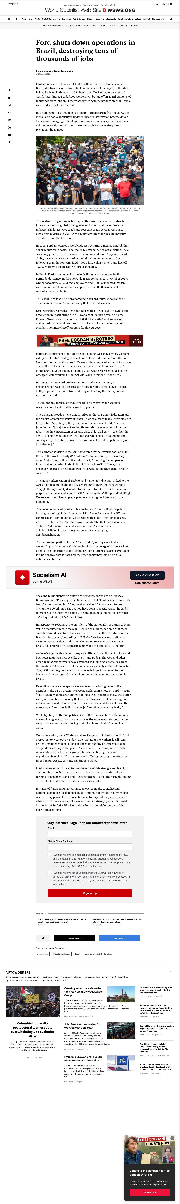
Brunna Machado (44, 70)
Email (51, 828)
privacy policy (83, 880)
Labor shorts (60, 980)
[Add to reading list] (9, 142)
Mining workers (121, 977)
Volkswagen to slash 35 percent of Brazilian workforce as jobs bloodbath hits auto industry (117, 920)
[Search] (171, 20)
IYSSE (94, 26)
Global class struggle (61, 954)
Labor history (47, 980)
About (164, 4)
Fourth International (52, 26)
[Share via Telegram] (9, 112)
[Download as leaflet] (9, 127)
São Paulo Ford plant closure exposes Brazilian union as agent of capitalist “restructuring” (62, 920)
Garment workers (32, 980)
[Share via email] (9, 120)
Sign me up (90, 893)
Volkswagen (117, 319)
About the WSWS (108, 26)
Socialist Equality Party (77, 26)
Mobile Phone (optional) (60, 841)
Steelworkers (107, 977)
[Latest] (15, 20)
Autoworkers (42, 954)
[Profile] (171, 4)
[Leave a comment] (9, 135)
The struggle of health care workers (56, 977)
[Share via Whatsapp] (9, 105)
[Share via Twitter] (9, 97)
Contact (156, 4)
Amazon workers (32, 977)
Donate (134, 26)
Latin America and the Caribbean (98, 954)
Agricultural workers (14, 980)
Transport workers (92, 977)
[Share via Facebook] (9, 90)
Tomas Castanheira (63, 70)
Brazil (77, 954)
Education (78, 977)
